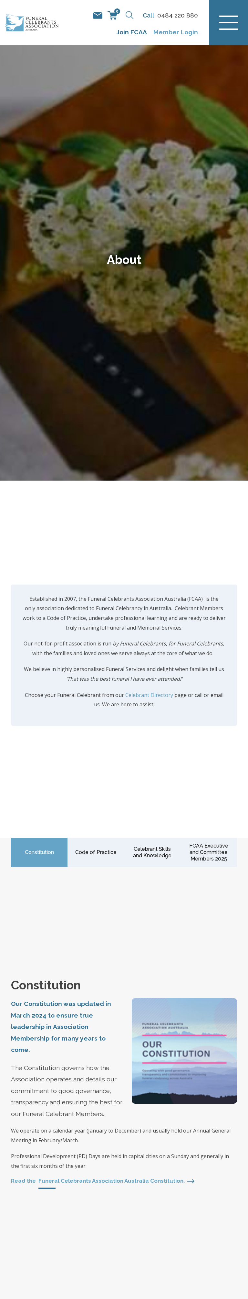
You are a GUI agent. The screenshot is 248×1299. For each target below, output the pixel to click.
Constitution (39, 852)
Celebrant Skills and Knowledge (152, 852)
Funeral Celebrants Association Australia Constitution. (111, 1181)
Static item (97, 15)
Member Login (175, 32)
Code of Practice (96, 852)
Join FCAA (132, 32)
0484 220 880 (177, 15)
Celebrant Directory (149, 695)
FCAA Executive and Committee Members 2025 (208, 852)
